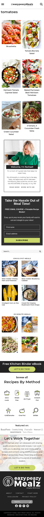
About (9, 493)
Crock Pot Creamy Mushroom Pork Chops (30, 304)
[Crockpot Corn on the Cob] (11, 293)
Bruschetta (11, 46)
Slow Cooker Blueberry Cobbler (31, 280)
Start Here (33, 493)
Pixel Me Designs (30, 515)
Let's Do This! (22, 369)
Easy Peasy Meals (22, 4)
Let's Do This (22, 468)
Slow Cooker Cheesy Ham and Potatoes (10, 280)
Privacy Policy (29, 497)
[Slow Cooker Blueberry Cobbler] (31, 269)
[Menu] (2, 4)
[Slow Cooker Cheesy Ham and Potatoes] (11, 269)
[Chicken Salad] (11, 345)
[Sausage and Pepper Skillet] (11, 324)
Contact (20, 493)
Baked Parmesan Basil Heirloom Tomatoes (32, 92)
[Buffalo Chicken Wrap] (31, 324)
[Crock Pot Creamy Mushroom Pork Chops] (31, 293)
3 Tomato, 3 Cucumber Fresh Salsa (32, 128)
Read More (15, 187)
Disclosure (13, 497)
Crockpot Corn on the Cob (10, 304)
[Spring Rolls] (31, 345)
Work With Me (28, 187)
